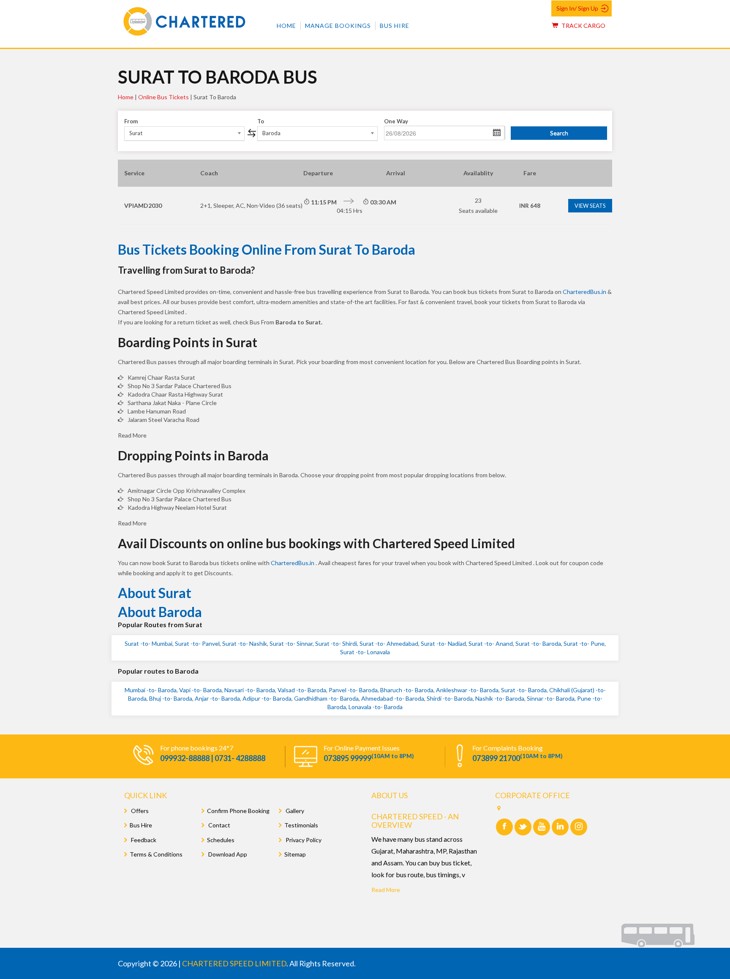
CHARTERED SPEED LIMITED (234, 963)
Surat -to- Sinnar (291, 643)
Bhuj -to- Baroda (170, 698)
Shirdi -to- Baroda (450, 698)
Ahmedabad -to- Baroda (392, 698)
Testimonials (301, 825)
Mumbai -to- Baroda (151, 689)
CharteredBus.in (585, 291)
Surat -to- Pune (584, 643)
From (131, 121)
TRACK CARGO (582, 25)
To (260, 121)
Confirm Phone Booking (238, 810)
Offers (139, 810)
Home (286, 25)
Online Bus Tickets (163, 97)
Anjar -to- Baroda (217, 698)
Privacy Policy (302, 839)
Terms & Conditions (156, 854)
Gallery (294, 810)
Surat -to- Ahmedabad (389, 643)
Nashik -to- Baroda (499, 698)
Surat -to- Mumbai (148, 643)
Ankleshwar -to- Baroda (467, 689)
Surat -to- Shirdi (336, 643)
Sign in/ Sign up (577, 8)
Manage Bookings (338, 25)
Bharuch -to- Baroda (406, 689)
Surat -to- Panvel (197, 643)
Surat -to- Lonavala (365, 651)
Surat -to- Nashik (244, 643)
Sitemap (295, 854)
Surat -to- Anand (491, 643)
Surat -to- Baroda (538, 643)
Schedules (220, 839)
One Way (396, 121)
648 (529, 205)
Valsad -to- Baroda (302, 689)
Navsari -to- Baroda (249, 689)
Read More (385, 889)
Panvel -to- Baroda (353, 689)
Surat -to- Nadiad (443, 643)
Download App (227, 854)
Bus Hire (394, 25)
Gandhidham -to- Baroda (326, 698)
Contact (218, 825)
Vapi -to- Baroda (200, 689)
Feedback (143, 839)
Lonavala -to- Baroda (376, 706)
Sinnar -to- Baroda (551, 698)
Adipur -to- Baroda (266, 698)
